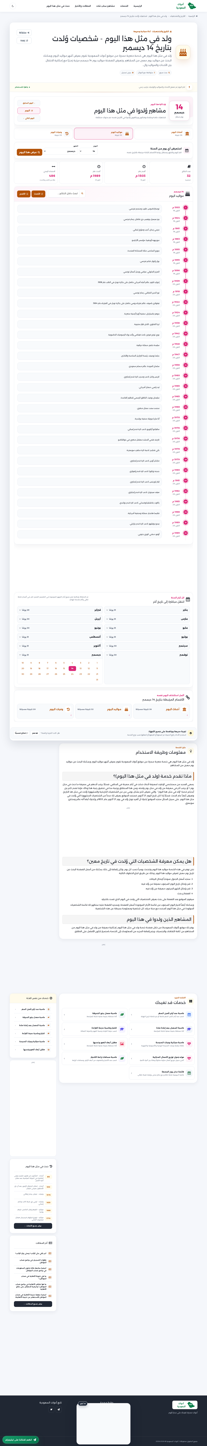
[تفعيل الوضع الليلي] (13, 6)
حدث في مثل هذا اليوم (58, 6)
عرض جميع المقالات (34, 1304)
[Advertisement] (103, 568)
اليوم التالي (29, 118)
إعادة (22, 40)
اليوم (27, 110)
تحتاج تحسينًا (20, 733)
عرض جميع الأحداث (34, 1226)
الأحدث (37, 194)
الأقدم (22, 194)
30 (23, 674)
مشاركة (22, 33)
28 (39, 674)
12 (89, 668)
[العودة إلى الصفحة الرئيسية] (184, 6)
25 (64, 674)
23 (80, 674)
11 (97, 668)
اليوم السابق (28, 103)
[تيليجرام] (59, 1409)
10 (23, 663)
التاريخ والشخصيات (177, 16)
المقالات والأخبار (83, 6)
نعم (34, 733)
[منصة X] (51, 1409)
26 (56, 674)
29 (31, 674)
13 (81, 668)
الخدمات (124, 6)
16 (56, 668)
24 (72, 674)
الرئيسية (138, 6)
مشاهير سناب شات (105, 6)
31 (97, 680)
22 (89, 674)
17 (47, 668)
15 (64, 668)
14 (72, 668)
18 (39, 668)
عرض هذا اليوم (28, 152)
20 (23, 668)
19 (31, 668)
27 (47, 674)
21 (97, 674)
